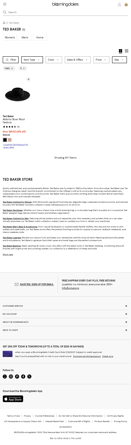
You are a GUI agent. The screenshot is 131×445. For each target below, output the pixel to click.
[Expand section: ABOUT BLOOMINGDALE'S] (65, 322)
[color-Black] (5, 140)
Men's (25, 37)
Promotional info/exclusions (87, 356)
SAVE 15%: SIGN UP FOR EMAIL (37, 284)
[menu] (5, 4)
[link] (18, 131)
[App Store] (13, 398)
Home (39, 37)
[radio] (5, 140)
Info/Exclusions (70, 288)
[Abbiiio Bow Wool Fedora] (18, 94)
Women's (10, 37)
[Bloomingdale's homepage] (5, 23)
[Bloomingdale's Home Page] (65, 4)
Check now (107, 356)
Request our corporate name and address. (96, 432)
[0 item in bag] (126, 4)
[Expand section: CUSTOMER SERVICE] (65, 306)
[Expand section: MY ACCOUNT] (65, 314)
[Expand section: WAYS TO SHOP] (65, 330)
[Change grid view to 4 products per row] (120, 51)
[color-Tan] (9, 140)
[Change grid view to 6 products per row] (126, 51)
